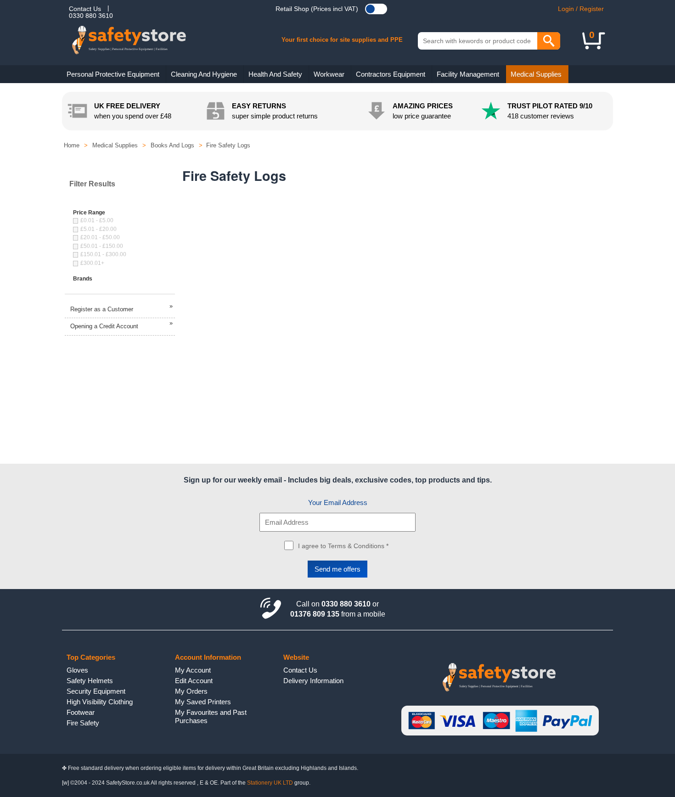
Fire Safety (83, 723)
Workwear (329, 74)
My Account (193, 670)
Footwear (81, 712)
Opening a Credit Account (121, 325)
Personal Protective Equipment (113, 74)
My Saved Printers (203, 702)
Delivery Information (313, 681)
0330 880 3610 (91, 15)
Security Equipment (96, 691)
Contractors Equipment (390, 74)
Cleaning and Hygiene (204, 74)
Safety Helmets (90, 681)
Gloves (77, 670)
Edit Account (194, 681)
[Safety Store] (143, 45)
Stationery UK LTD (270, 783)
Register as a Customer (121, 308)
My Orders (191, 691)
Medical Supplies (536, 74)
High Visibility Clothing (100, 702)
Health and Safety (275, 74)
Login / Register (581, 9)
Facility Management (468, 74)
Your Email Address (337, 502)
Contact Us (85, 8)
